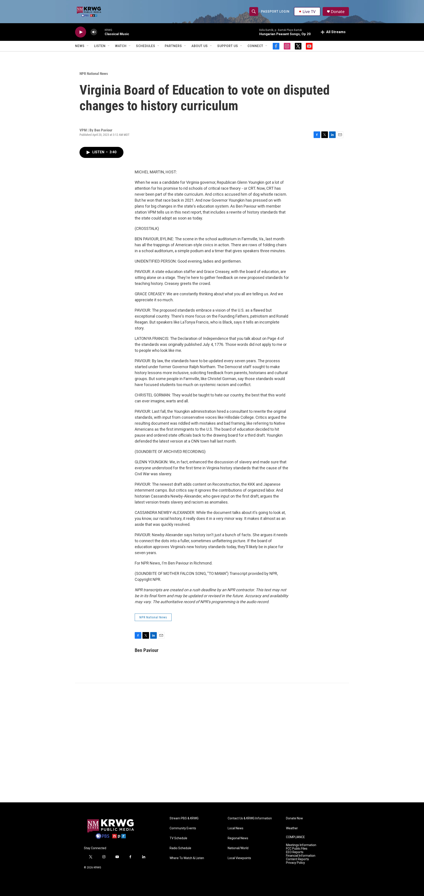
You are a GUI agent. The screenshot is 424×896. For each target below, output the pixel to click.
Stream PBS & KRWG (184, 818)
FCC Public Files (296, 848)
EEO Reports (294, 852)
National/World (238, 848)
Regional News (238, 838)
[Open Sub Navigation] (88, 46)
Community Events (183, 828)
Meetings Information (301, 845)
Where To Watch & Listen (187, 858)
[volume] (94, 32)
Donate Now (294, 818)
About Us (199, 46)
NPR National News (94, 73)
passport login (275, 11)
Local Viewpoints (239, 858)
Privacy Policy (295, 862)
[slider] (101, 32)
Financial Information (300, 855)
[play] (80, 32)
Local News (235, 828)
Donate (337, 11)
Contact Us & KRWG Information (250, 818)
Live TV (309, 11)
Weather (292, 828)
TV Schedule (178, 838)
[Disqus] (212, 743)
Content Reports (297, 859)
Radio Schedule (180, 848)
